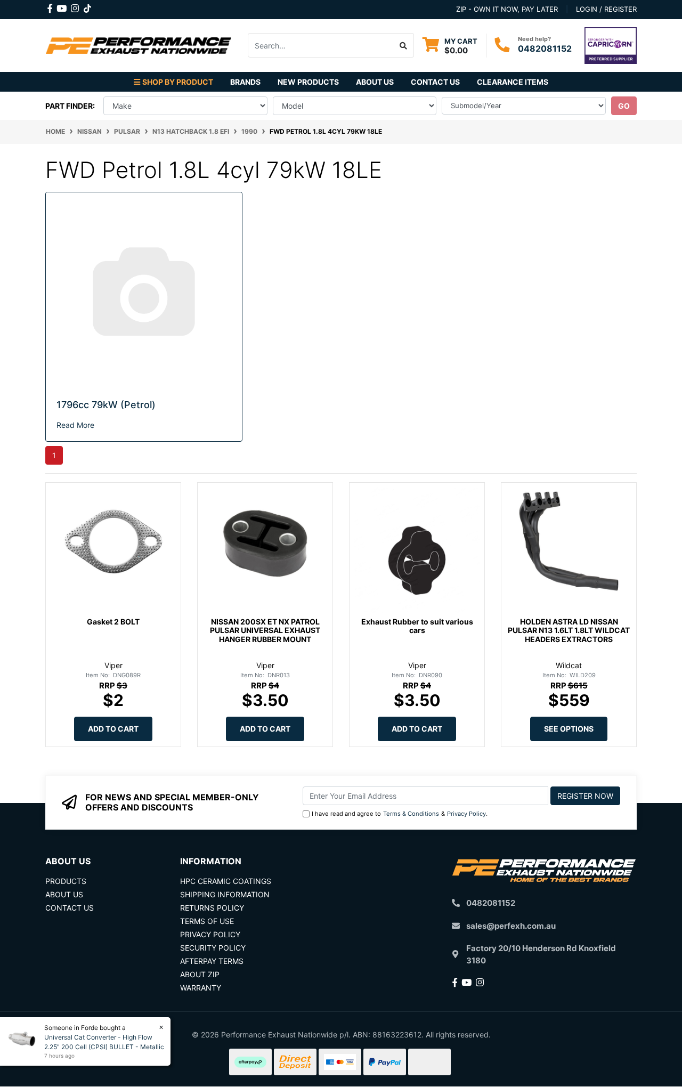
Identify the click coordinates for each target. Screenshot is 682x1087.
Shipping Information (225, 894)
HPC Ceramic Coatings (225, 881)
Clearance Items (512, 81)
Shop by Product (177, 81)
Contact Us (435, 81)
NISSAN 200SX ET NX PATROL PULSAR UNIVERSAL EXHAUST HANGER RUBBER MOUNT (265, 630)
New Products (308, 81)
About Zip (200, 974)
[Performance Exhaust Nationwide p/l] (138, 44)
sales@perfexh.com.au (511, 926)
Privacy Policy (466, 813)
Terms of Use (207, 921)
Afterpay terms (211, 961)
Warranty (200, 987)
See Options (569, 728)
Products (65, 881)
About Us (375, 81)
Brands (245, 81)
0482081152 (545, 48)
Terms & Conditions (411, 813)
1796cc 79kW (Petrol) (106, 404)
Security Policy (213, 947)
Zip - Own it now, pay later (507, 9)
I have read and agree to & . (400, 813)
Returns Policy (212, 907)
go (624, 105)
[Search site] (403, 45)
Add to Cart (113, 728)
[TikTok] (87, 6)
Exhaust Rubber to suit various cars (417, 626)
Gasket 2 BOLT (113, 621)
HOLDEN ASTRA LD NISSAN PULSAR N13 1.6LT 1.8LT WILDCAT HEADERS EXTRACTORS (569, 630)
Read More (75, 424)
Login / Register (606, 9)
